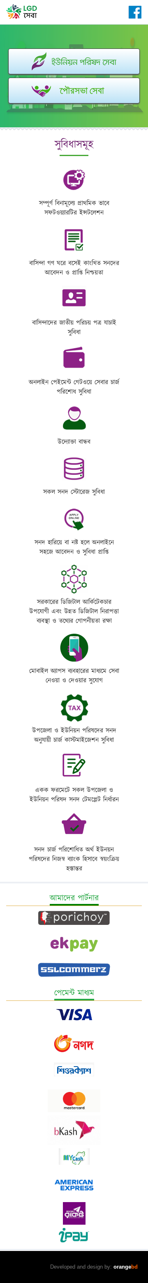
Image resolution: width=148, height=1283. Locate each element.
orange (125, 1267)
